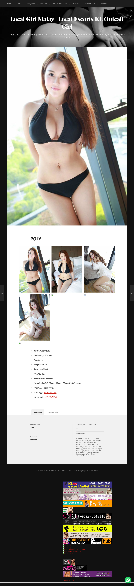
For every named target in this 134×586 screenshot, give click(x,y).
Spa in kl (85, 455)
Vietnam (43, 4)
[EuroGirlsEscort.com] (98, 562)
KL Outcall (87, 449)
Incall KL (95, 445)
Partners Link (90, 4)
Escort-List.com (68, 580)
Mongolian (31, 4)
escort (78, 440)
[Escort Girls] (98, 545)
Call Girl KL (95, 438)
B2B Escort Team (91, 471)
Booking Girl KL (84, 438)
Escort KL (79, 443)
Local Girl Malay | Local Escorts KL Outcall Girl (67, 22)
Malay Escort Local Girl (87, 425)
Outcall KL (83, 453)
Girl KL (96, 443)
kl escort (86, 447)
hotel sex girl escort (83, 445)
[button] (128, 580)
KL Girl (93, 447)
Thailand (75, 4)
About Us (103, 4)
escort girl (97, 440)
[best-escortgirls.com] (98, 510)
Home (9, 4)
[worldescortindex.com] (98, 551)
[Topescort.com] (98, 555)
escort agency (87, 440)
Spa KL (92, 455)
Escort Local (88, 443)
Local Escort (90, 451)
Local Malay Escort (59, 4)
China (19, 4)
